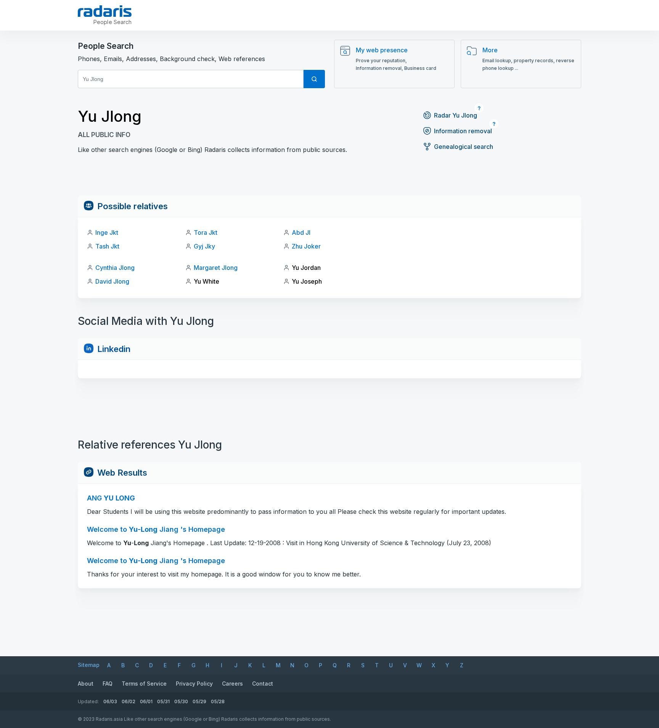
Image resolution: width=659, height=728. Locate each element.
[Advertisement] (329, 178)
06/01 (146, 701)
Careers (232, 683)
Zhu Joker (306, 246)
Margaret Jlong (216, 267)
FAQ (108, 683)
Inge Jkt (106, 232)
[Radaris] (105, 11)
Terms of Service (144, 683)
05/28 (218, 701)
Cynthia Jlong (115, 267)
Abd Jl (301, 232)
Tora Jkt (205, 232)
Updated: (88, 701)
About (85, 683)
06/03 (110, 701)
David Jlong (112, 281)
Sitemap (89, 665)
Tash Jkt (107, 246)
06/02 (128, 701)
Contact (262, 683)
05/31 (163, 701)
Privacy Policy (194, 683)
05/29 (199, 701)
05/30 (181, 701)
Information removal (463, 131)
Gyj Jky (204, 246)
